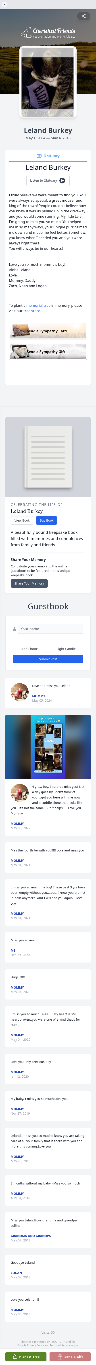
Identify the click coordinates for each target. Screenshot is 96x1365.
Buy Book (46, 520)
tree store (31, 310)
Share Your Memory (29, 583)
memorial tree (38, 305)
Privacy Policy (35, 1345)
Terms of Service (60, 1345)
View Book (22, 520)
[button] (48, 747)
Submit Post (48, 659)
